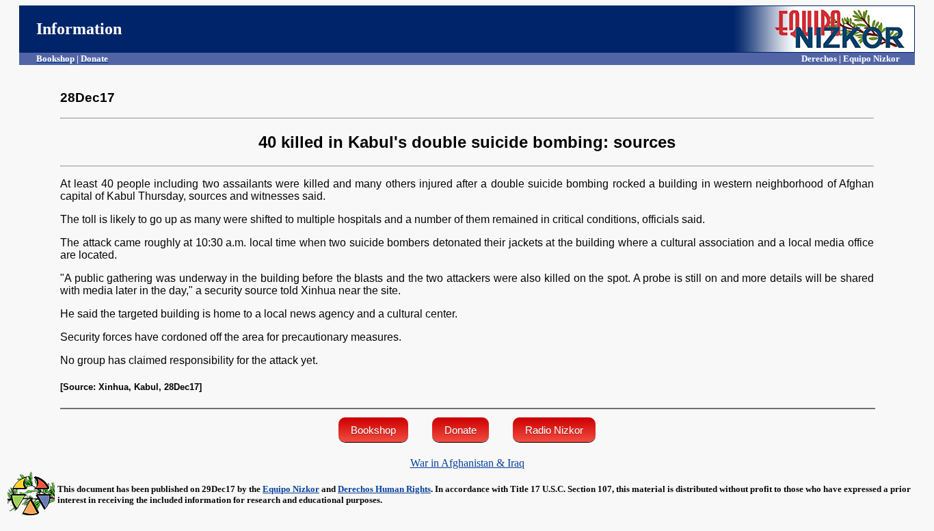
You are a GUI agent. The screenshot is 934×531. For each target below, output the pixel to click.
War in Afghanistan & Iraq (467, 463)
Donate (460, 430)
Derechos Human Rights (384, 489)
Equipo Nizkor (291, 489)
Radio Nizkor (554, 430)
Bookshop (373, 430)
